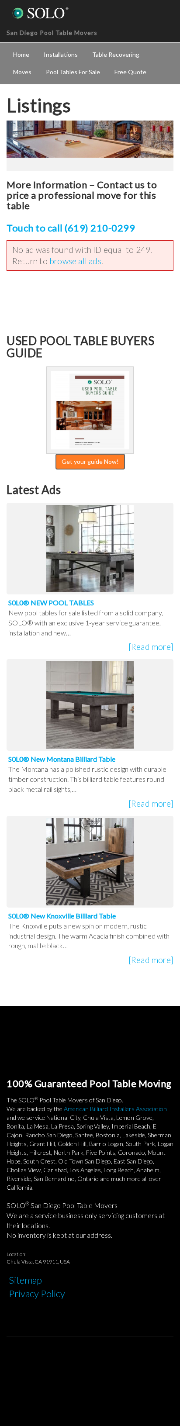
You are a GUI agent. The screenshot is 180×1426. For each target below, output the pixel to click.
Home (21, 54)
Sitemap (25, 1280)
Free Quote (130, 72)
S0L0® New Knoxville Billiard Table (62, 916)
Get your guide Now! (90, 461)
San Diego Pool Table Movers (52, 32)
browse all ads (75, 261)
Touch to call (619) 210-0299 (71, 228)
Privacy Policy (37, 1293)
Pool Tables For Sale (73, 72)
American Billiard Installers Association (115, 1108)
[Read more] (150, 647)
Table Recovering (115, 54)
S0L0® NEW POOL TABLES (51, 602)
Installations (61, 54)
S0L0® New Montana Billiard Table (61, 759)
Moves (22, 72)
